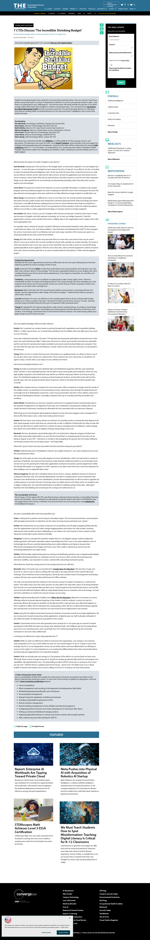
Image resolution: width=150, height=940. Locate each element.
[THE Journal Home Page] (29, 6)
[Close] (70, 918)
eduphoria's (90, 501)
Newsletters (123, 9)
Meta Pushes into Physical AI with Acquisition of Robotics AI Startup (79, 772)
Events (111, 9)
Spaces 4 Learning (70, 913)
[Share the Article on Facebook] (101, 25)
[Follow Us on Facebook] (125, 5)
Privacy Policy (125, 60)
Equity (89, 13)
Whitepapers (116, 171)
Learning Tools (113, 113)
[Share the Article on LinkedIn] (101, 29)
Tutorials (51, 13)
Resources (101, 9)
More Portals (113, 132)
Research (83, 9)
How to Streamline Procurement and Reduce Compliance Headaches (120, 258)
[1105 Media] (26, 912)
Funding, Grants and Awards (23, 25)
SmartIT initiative (62, 143)
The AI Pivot (104, 917)
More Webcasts (114, 159)
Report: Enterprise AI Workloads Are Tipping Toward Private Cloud (31, 772)
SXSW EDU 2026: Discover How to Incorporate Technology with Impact (120, 230)
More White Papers (115, 211)
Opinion (65, 9)
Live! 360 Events (69, 900)
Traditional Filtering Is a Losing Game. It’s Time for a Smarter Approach (119, 150)
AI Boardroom (68, 890)
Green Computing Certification (32, 681)
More (132, 9)
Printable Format (38, 726)
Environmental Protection (109, 897)
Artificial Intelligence (115, 100)
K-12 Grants (62, 13)
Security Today (105, 910)
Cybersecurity (113, 107)
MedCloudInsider (69, 904)
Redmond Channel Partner (73, 910)
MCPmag (103, 900)
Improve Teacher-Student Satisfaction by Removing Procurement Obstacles (117, 311)
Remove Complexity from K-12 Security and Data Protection (119, 176)
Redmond (103, 907)
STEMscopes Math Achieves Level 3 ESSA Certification (30, 828)
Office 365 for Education (60, 597)
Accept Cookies (63, 932)
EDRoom (49, 141)
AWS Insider (67, 894)
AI (84, 13)
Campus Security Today (108, 894)
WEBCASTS (114, 143)
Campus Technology (71, 897)
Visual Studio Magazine (108, 920)
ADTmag (102, 890)
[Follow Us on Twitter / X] (128, 5)
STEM (79, 13)
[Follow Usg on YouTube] (131, 5)
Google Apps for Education (63, 569)
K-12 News (48, 9)
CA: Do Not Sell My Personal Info (104, 933)
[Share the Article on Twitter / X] (101, 32)
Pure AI (65, 907)
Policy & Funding (114, 119)
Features (57, 9)
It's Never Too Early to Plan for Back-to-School (119, 285)
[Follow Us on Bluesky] (122, 5)
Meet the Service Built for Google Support (120, 193)
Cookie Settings (46, 932)
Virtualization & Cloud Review (74, 920)
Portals (113, 96)
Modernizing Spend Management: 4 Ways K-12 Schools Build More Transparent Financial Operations (121, 202)
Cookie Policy (75, 933)
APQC (38, 269)
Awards (73, 9)
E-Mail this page (21, 726)
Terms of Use (87, 933)
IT (95, 13)
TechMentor (104, 913)
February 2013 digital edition (61, 43)
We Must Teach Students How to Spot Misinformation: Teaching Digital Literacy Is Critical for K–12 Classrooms (78, 834)
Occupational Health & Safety (111, 904)
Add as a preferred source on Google (112, 4)
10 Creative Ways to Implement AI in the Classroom (120, 185)
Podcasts (92, 9)
